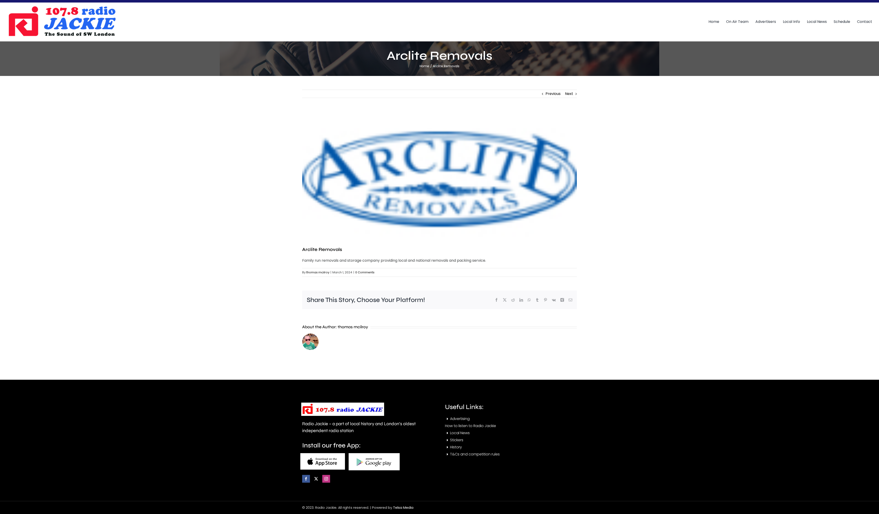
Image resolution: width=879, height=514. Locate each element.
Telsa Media (403, 507)
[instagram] (326, 479)
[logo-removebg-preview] (342, 404)
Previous (553, 93)
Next (569, 93)
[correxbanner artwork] (62, 7)
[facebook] (306, 479)
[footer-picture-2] (374, 454)
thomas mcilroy (317, 272)
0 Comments (364, 272)
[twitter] (316, 479)
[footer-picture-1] (322, 454)
